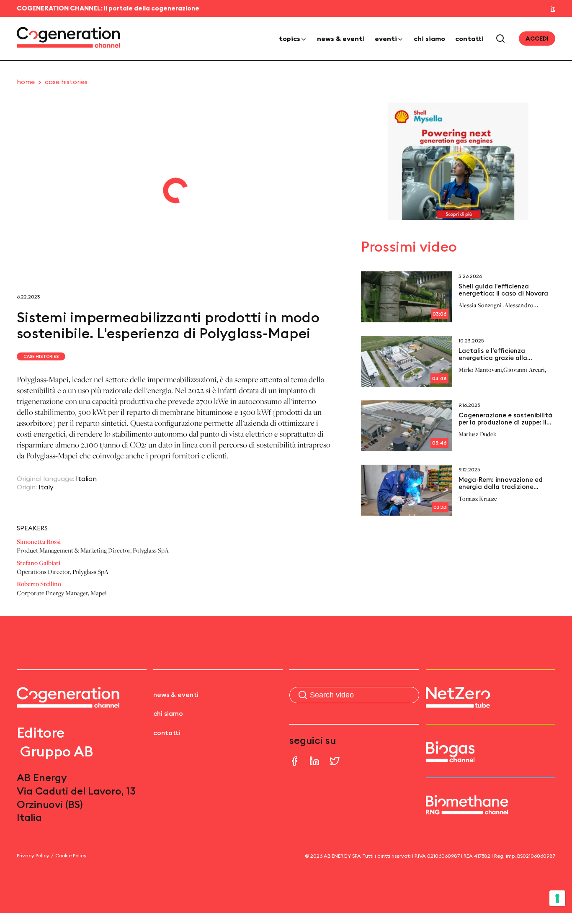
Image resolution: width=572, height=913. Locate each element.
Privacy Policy (33, 855)
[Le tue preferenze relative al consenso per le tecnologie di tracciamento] (557, 898)
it (553, 8)
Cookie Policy (71, 855)
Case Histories (66, 81)
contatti (469, 38)
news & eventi (341, 38)
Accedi (537, 38)
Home (26, 81)
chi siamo (429, 38)
